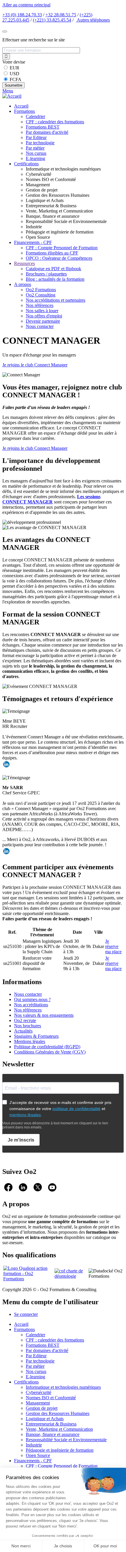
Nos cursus (36, 153)
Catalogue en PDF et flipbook (53, 268)
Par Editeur (36, 137)
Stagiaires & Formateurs (36, 1036)
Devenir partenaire (43, 321)
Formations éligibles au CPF (52, 252)
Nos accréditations (31, 1004)
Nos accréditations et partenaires (55, 300)
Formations (24, 111)
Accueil (21, 105)
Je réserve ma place (113, 946)
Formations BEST (42, 126)
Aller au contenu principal (26, 4)
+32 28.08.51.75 (60, 14)
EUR (14, 67)
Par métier (35, 147)
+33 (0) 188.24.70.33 (22, 14)
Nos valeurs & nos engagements (44, 1015)
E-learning (35, 158)
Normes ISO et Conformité (51, 1397)
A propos (22, 284)
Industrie (34, 1444)
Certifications (26, 163)
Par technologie (40, 142)
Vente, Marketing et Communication (59, 1429)
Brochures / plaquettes (46, 273)
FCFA (15, 79)
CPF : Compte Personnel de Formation (62, 247)
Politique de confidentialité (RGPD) (47, 1046)
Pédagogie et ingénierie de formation (59, 1450)
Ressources (24, 263)
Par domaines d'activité (47, 132)
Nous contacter (40, 326)
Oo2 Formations (41, 289)
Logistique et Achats (45, 1418)
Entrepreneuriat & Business (51, 1423)
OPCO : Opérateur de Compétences (59, 258)
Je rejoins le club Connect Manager (34, 364)
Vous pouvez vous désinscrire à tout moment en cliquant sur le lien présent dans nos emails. (55, 1125)
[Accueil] (11, 96)
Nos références (39, 305)
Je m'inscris (21, 1139)
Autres (93, 19)
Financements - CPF (33, 242)
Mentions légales (29, 1041)
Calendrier (35, 116)
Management (38, 1402)
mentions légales (25, 1114)
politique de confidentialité (76, 1108)
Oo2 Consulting (40, 294)
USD (14, 73)
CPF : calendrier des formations (55, 121)
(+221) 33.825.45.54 (52, 19)
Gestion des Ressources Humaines (57, 1413)
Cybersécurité (38, 1392)
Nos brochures (27, 1025)
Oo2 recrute (25, 1020)
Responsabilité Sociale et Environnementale (66, 1439)
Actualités (23, 1030)
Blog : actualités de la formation (55, 279)
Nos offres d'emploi (44, 315)
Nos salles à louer (42, 310)
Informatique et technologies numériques (63, 1387)
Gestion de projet (41, 1408)
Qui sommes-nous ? (32, 999)
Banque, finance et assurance (52, 1434)
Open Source (38, 1455)
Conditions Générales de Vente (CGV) (50, 1051)
